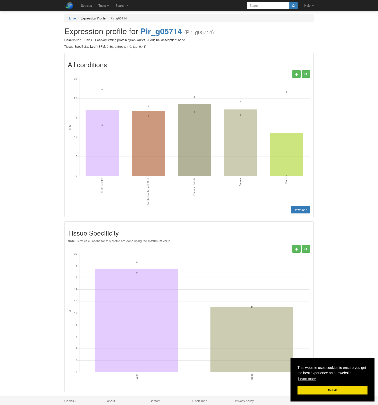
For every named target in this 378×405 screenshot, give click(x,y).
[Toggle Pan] (296, 74)
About (111, 401)
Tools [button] (102, 5)
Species (86, 5)
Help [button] (308, 5)
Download (300, 210)
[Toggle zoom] (306, 74)
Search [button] (121, 5)
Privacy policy (244, 401)
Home (72, 18)
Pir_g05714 (161, 31)
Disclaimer (199, 401)
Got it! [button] (332, 390)
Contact (155, 401)
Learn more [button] (307, 379)
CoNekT (70, 401)
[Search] (293, 5)
